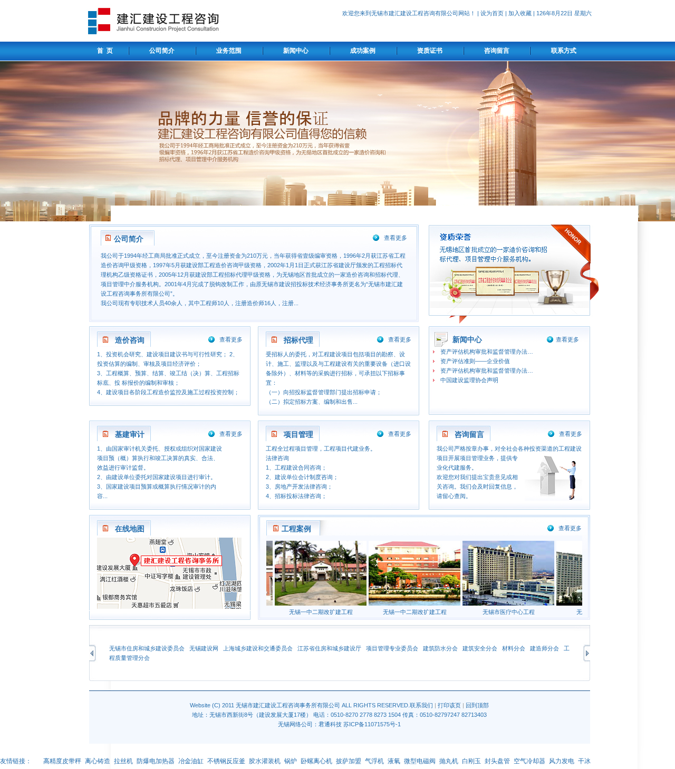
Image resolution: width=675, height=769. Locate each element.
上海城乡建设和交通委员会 (258, 648)
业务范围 (229, 50)
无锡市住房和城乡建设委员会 (147, 648)
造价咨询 (129, 340)
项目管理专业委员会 (392, 648)
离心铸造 (97, 761)
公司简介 (162, 50)
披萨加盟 (348, 761)
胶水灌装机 (265, 761)
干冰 (584, 761)
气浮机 (374, 761)
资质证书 (429, 50)
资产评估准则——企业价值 (475, 361)
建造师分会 (544, 648)
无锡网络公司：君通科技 (310, 724)
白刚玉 (471, 761)
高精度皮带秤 (62, 761)
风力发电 (561, 761)
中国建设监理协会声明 (469, 380)
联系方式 (563, 50)
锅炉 (290, 761)
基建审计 (129, 434)
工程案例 (296, 528)
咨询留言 (496, 50)
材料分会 (513, 648)
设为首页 (492, 13)
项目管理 (298, 434)
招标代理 (298, 340)
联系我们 (421, 705)
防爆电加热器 (156, 761)
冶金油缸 (191, 761)
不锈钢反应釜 (226, 761)
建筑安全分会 (479, 648)
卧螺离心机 (316, 761)
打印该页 (449, 705)
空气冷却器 (529, 761)
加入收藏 (520, 13)
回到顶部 (477, 705)
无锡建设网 (203, 648)
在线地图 (129, 528)
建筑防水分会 (440, 648)
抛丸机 (448, 761)
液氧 (394, 761)
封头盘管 (497, 761)
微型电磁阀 (420, 761)
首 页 (103, 50)
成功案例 (362, 50)
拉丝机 (123, 761)
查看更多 (395, 238)
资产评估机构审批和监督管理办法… (486, 351)
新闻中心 (295, 50)
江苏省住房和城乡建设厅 (329, 648)
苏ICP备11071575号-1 (372, 724)
